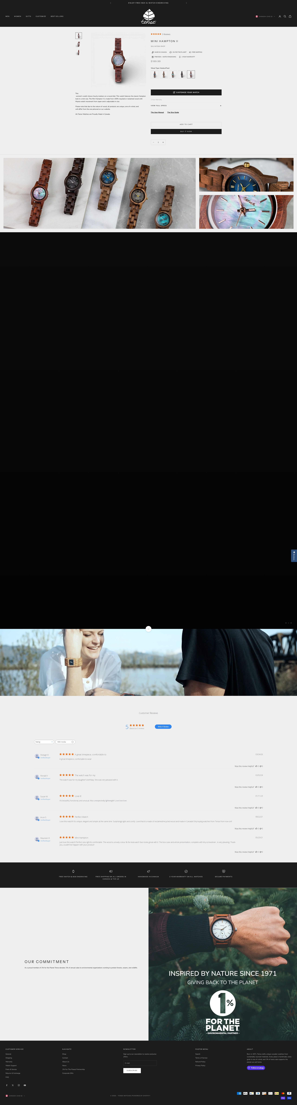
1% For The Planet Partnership (73, 871)
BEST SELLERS (57, 16)
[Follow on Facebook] (7, 887)
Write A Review (163, 528)
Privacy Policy (200, 867)
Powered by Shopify (141, 897)
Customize (41, 16)
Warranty (9, 864)
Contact (65, 860)
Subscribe (132, 872)
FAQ (7, 879)
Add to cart (186, 124)
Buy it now (186, 131)
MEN (8, 16)
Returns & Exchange (13, 875)
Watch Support (11, 867)
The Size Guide (173, 112)
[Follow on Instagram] (19, 887)
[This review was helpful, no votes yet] (256, 568)
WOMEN (17, 16)
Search (197, 856)
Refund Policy (200, 864)
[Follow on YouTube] (25, 887)
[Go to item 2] (78, 52)
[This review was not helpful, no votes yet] (260, 568)
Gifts (28, 16)
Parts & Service (11, 871)
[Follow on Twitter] (13, 887)
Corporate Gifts (67, 875)
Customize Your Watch (187, 92)
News (64, 867)
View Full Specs (159, 106)
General (8, 856)
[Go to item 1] (78, 44)
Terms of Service (201, 860)
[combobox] (44, 544)
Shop (64, 856)
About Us (65, 864)
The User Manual (157, 112)
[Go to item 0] (78, 35)
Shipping (9, 860)
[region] (148, 331)
